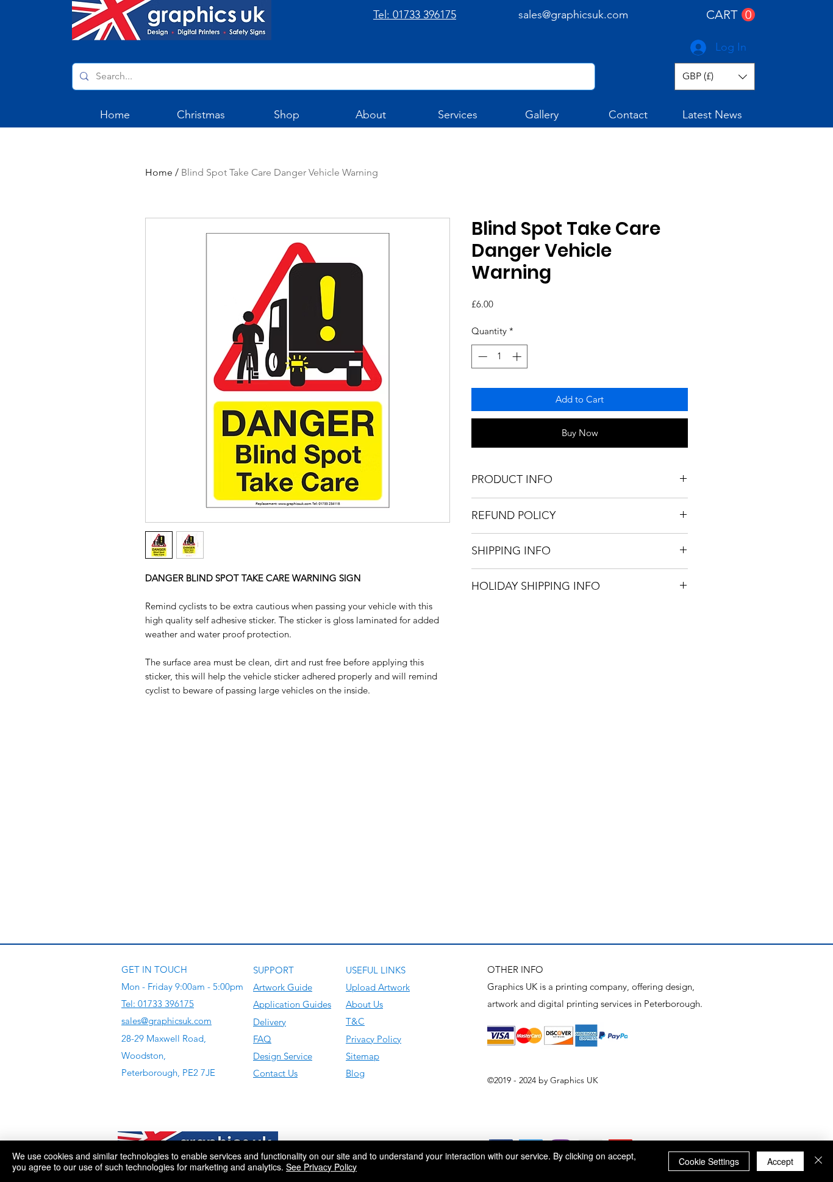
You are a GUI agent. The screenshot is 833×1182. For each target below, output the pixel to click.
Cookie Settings (709, 1161)
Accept (780, 1161)
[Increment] (518, 356)
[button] (730, 15)
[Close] (818, 1161)
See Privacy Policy (321, 1167)
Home (159, 172)
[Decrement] (481, 356)
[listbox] (714, 76)
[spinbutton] (500, 356)
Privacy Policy (373, 1039)
